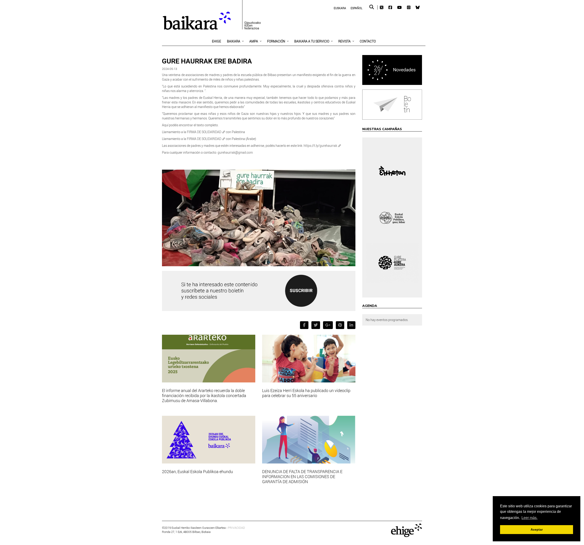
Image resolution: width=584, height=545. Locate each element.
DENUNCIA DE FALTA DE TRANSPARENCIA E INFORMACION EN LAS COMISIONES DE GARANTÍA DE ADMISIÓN (302, 476)
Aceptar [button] (537, 529)
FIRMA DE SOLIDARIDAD (204, 132)
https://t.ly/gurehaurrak (320, 145)
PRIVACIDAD (236, 528)
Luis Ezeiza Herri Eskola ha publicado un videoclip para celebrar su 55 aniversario (306, 393)
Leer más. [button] (529, 518)
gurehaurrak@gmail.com (235, 152)
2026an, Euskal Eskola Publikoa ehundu (197, 471)
